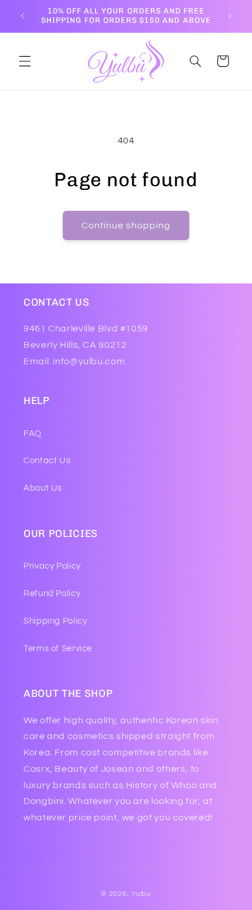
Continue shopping (126, 225)
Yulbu (141, 894)
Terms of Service (57, 648)
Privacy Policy (52, 566)
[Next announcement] (230, 16)
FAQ (32, 433)
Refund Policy (51, 593)
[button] (24, 60)
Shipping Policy (55, 621)
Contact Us (46, 460)
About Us (42, 488)
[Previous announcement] (22, 16)
